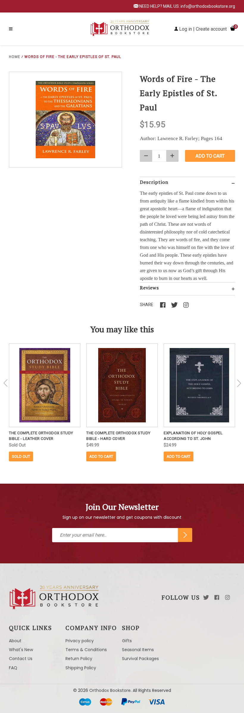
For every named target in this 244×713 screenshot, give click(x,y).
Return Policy (78, 659)
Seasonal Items (138, 650)
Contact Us (20, 659)
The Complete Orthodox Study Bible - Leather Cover (41, 436)
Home (14, 57)
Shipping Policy (80, 668)
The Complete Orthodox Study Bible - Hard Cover (118, 436)
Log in (185, 29)
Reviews (149, 287)
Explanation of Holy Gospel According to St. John (193, 436)
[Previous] (6, 383)
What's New (21, 650)
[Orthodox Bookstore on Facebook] (217, 597)
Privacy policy (79, 641)
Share (146, 304)
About (15, 641)
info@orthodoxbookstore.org (208, 6)
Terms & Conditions (86, 650)
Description (154, 182)
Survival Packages (140, 659)
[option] (44, 402)
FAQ (13, 668)
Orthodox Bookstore (110, 690)
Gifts (127, 641)
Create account (211, 29)
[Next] (239, 383)
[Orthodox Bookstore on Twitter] (206, 597)
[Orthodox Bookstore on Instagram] (227, 597)
